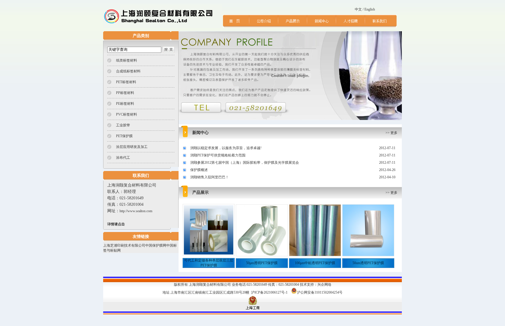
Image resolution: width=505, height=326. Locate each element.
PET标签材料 (126, 82)
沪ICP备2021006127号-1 (269, 292)
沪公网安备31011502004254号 (320, 292)
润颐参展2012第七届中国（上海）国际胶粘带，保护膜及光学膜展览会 (244, 163)
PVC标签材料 (126, 114)
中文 (358, 9)
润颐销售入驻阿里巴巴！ (209, 177)
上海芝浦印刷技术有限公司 (124, 245)
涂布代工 (123, 158)
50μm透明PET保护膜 (262, 263)
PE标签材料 (125, 104)
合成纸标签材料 (128, 71)
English (369, 9)
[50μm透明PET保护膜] (262, 255)
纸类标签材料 (126, 60)
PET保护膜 (124, 136)
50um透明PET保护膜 (368, 263)
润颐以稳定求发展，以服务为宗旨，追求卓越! (226, 148)
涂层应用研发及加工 (132, 147)
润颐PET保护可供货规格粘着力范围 (217, 155)
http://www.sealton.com (136, 211)
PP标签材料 (125, 93)
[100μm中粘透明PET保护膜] (315, 255)
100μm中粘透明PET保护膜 (315, 263)
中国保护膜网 (155, 245)
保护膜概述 (199, 170)
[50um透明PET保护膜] (368, 255)
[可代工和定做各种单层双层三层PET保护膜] (208, 254)
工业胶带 (123, 125)
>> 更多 (391, 133)
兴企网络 (324, 285)
